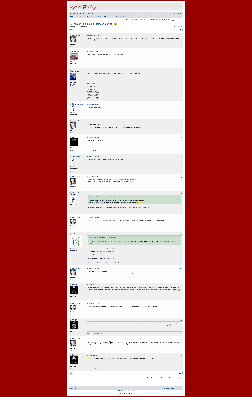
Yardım (163, 388)
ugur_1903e (76, 35)
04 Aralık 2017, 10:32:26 (93, 355)
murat (74, 70)
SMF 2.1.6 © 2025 (121, 390)
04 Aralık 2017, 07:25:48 (93, 303)
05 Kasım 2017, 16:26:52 (93, 104)
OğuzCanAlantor (77, 104)
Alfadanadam (76, 156)
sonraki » (180, 26)
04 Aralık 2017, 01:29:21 (93, 284)
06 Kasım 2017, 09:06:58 (93, 156)
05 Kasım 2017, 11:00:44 (93, 51)
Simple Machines (131, 390)
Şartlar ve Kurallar (170, 388)
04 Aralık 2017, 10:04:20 (93, 319)
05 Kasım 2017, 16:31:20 (93, 121)
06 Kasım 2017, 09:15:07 (93, 176)
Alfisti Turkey (72, 388)
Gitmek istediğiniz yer (152, 377)
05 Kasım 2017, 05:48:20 (95, 35)
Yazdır (71, 29)
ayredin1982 (76, 51)
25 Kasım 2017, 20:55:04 (93, 217)
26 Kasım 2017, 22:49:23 (93, 233)
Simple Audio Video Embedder (126, 392)
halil (73, 234)
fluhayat (74, 137)
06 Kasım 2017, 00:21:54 (93, 137)
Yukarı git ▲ (179, 388)
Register (177, 20)
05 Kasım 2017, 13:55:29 (93, 70)
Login (182, 20)
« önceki (175, 26)
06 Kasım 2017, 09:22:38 (93, 193)
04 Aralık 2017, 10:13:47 (93, 338)
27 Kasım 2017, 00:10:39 (93, 268)
